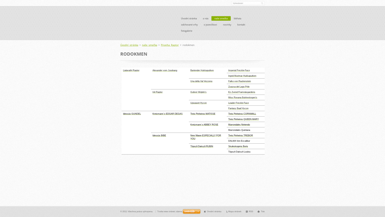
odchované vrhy (189, 24)
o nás (205, 18)
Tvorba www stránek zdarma (169, 211)
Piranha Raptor (170, 45)
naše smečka (221, 18)
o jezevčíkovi (210, 24)
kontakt (241, 24)
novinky (227, 24)
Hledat (262, 3)
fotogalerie (186, 30)
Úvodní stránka (189, 18)
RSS (251, 211)
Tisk (263, 211)
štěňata (237, 18)
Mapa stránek (234, 211)
